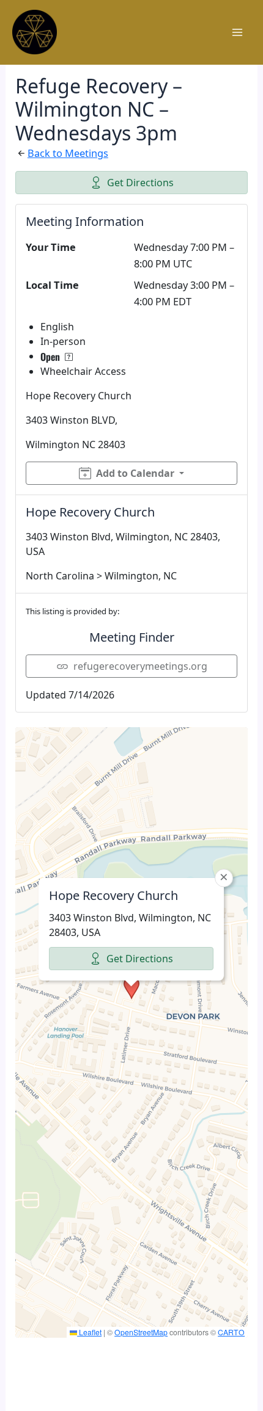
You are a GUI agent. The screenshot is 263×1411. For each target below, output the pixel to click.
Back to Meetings (68, 153)
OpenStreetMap (141, 1332)
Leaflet (89, 1332)
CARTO (231, 1332)
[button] (131, 987)
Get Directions (140, 182)
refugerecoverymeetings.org (140, 666)
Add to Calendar (135, 473)
